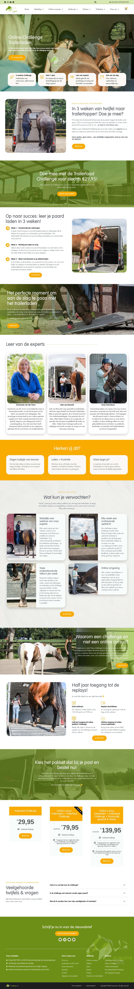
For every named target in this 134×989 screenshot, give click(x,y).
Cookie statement (90, 986)
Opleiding (37, 9)
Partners (86, 9)
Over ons (113, 9)
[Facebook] (5, 2)
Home (27, 9)
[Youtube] (10, 2)
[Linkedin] (13, 2)
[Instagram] (8, 2)
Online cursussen (55, 9)
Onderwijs (72, 9)
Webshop (99, 9)
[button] (95, 2)
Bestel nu (25, 836)
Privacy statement (76, 986)
